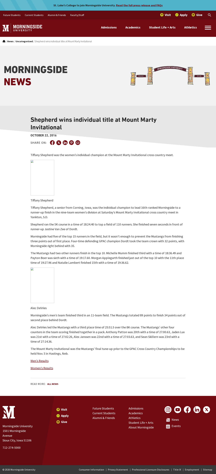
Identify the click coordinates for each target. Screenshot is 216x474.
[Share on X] (58, 142)
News (175, 420)
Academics (132, 27)
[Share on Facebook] (52, 142)
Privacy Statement (118, 469)
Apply (65, 416)
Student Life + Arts (162, 27)
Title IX (177, 469)
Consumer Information (91, 469)
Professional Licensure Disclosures (150, 469)
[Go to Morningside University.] (4, 41)
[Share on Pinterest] (71, 142)
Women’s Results (42, 368)
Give (64, 422)
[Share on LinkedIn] (65, 142)
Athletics (190, 27)
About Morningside (141, 427)
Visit (64, 409)
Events (176, 426)
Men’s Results (40, 361)
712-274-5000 (12, 447)
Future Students (103, 408)
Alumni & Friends (104, 418)
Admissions (109, 27)
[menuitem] (12, 15)
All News (52, 383)
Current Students (104, 413)
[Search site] (207, 28)
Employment (192, 469)
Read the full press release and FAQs (139, 5)
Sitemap (207, 469)
